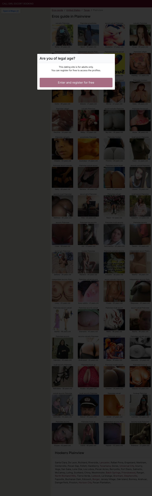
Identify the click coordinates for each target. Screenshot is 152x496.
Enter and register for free (76, 82)
